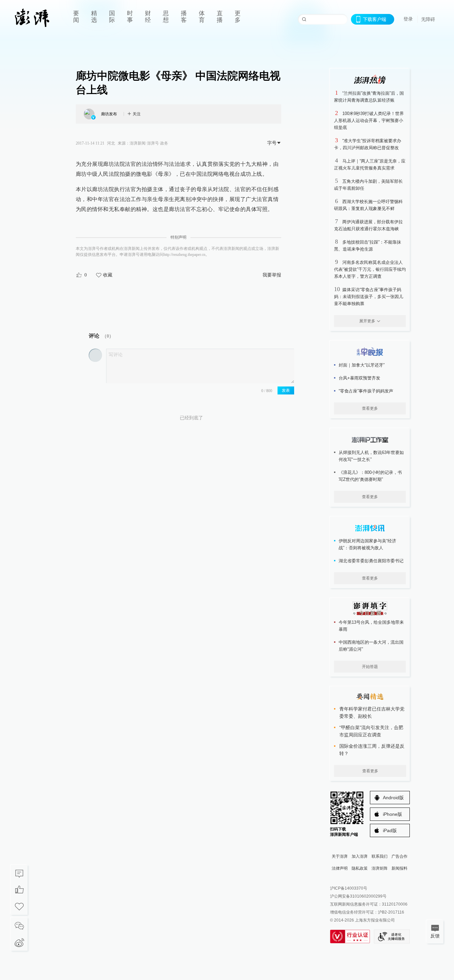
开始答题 (370, 666)
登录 (408, 19)
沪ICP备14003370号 (348, 888)
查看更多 (370, 408)
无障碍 (428, 19)
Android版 (393, 797)
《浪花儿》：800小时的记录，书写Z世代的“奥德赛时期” (370, 476)
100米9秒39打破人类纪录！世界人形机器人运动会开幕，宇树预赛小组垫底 (369, 120)
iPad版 (390, 830)
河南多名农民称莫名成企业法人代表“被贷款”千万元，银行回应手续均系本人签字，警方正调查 (370, 269)
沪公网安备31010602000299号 (358, 896)
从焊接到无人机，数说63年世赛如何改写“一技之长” (371, 456)
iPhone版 (392, 814)
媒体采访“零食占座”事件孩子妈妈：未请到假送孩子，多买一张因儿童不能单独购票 (368, 296)
